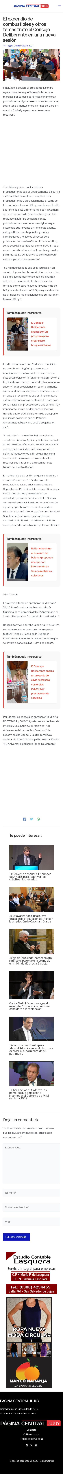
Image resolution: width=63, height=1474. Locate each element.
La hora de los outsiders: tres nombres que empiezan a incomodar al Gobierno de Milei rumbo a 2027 (29, 1094)
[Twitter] (31, 819)
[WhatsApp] (38, 819)
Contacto (31, 1429)
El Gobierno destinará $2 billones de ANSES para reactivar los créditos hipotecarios (30, 876)
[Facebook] (24, 819)
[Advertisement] (31, 152)
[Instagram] (36, 1445)
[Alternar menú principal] (59, 6)
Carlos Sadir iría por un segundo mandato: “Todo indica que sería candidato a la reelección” (29, 1006)
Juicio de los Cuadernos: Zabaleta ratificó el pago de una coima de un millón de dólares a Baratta (30, 960)
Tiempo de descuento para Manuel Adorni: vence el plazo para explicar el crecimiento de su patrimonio (31, 1049)
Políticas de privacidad (31, 1438)
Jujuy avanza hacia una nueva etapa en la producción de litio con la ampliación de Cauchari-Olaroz (31, 918)
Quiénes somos (31, 1434)
